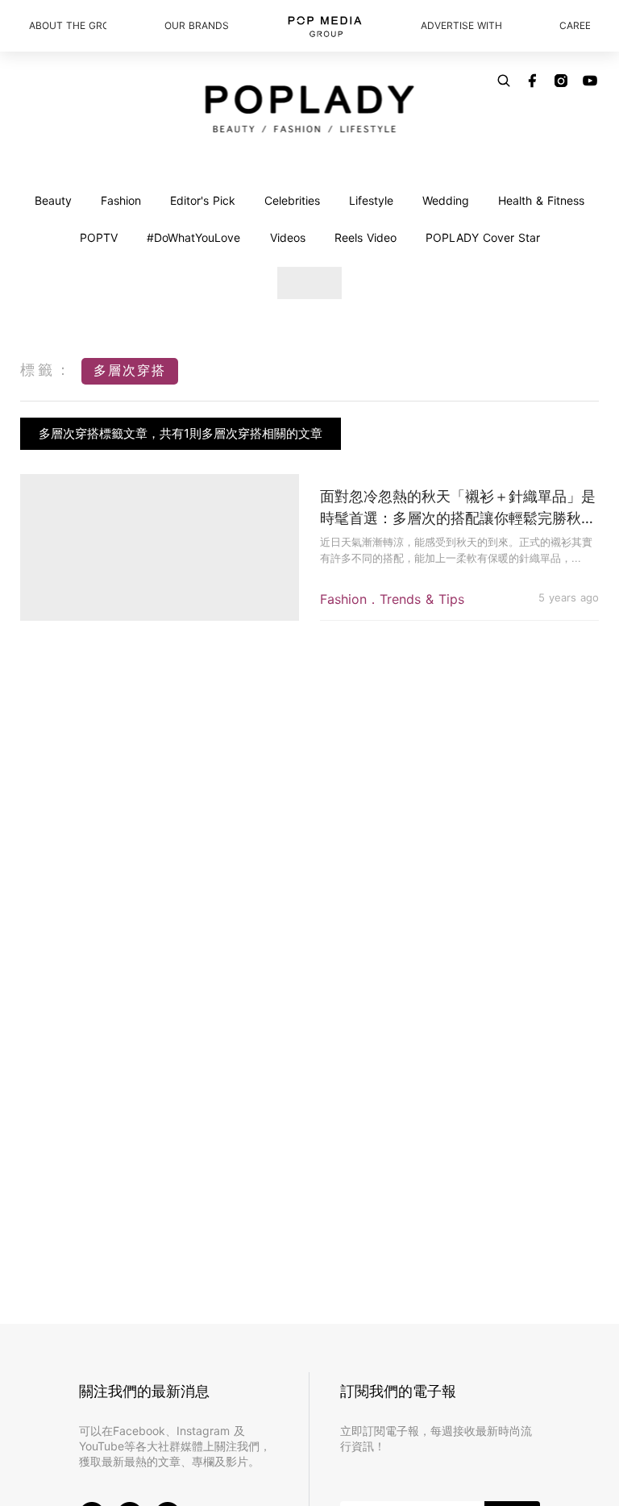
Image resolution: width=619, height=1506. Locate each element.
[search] (503, 80)
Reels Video (365, 237)
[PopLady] (310, 109)
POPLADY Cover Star (483, 237)
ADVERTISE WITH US (461, 25)
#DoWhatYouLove (193, 237)
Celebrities (292, 200)
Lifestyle (371, 200)
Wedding (445, 200)
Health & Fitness (541, 200)
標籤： (46, 369)
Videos (287, 237)
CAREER (574, 25)
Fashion (121, 200)
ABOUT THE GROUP (67, 25)
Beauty (53, 200)
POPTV (99, 237)
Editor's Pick (202, 200)
